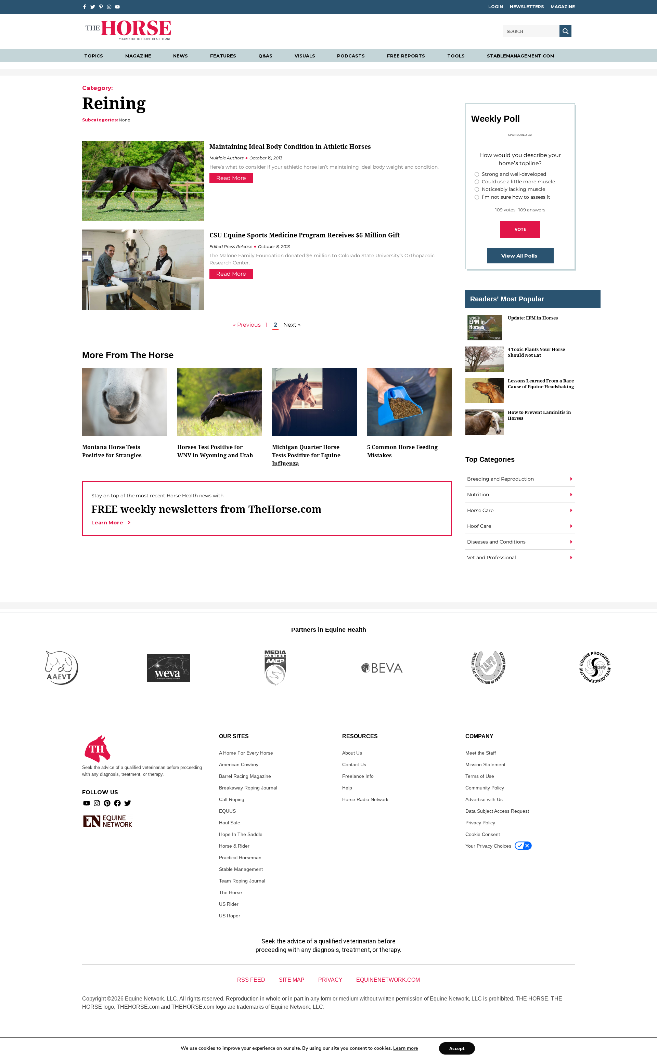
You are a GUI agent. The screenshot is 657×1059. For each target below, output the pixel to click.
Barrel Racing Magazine (245, 776)
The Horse (230, 892)
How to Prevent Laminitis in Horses (539, 415)
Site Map (292, 980)
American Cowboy (238, 764)
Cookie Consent (482, 834)
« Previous (247, 325)
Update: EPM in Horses (533, 318)
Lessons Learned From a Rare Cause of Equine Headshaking (541, 384)
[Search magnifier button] (565, 31)
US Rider (229, 904)
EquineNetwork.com (388, 980)
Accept (457, 1048)
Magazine (563, 6)
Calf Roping (231, 799)
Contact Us (354, 764)
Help (347, 787)
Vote (520, 229)
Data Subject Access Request (497, 811)
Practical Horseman (240, 857)
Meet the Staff (480, 753)
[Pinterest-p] (101, 6)
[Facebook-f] (84, 6)
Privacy (330, 980)
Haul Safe (229, 822)
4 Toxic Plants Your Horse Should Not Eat (536, 352)
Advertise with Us (484, 799)
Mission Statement (485, 764)
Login (495, 6)
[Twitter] (92, 6)
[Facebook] (117, 803)
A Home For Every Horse (246, 753)
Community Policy (484, 787)
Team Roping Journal (242, 881)
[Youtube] (86, 803)
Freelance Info (358, 776)
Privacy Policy (480, 822)
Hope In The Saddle (240, 834)
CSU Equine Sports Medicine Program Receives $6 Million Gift (304, 235)
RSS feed (251, 980)
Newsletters (527, 6)
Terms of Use (479, 776)
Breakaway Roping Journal (248, 787)
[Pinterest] (107, 803)
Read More (231, 178)
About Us (352, 753)
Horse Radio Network (365, 799)
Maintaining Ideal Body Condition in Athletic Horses (290, 146)
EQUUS (227, 811)
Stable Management (241, 869)
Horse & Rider (234, 846)
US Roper (229, 915)
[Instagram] (109, 6)
